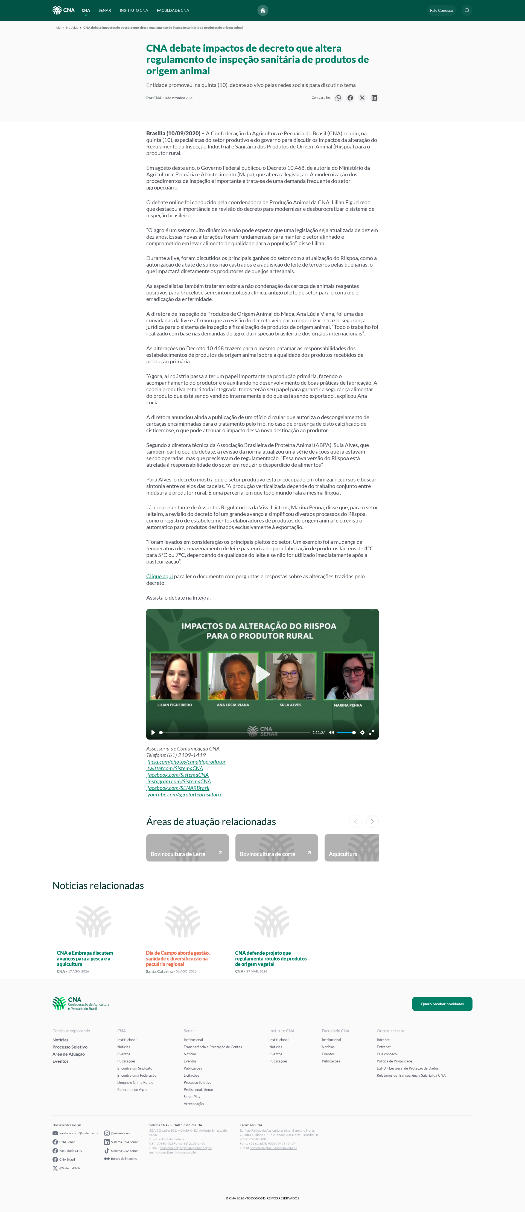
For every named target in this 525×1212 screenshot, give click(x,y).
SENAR (105, 10)
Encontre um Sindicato (134, 1068)
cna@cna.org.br (171, 1148)
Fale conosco (387, 1054)
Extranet (384, 1047)
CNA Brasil (67, 1159)
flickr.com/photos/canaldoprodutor (186, 761)
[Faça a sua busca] (467, 10)
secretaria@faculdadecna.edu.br (273, 1148)
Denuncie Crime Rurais (135, 1082)
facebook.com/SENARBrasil (178, 787)
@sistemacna (120, 1133)
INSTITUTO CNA (134, 10)
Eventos (60, 1061)
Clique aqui (159, 576)
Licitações (191, 1075)
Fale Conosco (441, 10)
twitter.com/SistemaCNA (175, 768)
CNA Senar (67, 1142)
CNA (86, 10)
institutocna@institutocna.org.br (172, 1152)
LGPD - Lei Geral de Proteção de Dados (408, 1068)
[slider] (234, 732)
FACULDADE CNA (173, 10)
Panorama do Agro (132, 1089)
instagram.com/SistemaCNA (179, 781)
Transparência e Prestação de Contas (213, 1047)
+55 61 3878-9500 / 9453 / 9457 (272, 1143)
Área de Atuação (68, 1053)
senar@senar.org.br (197, 1148)
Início (56, 27)
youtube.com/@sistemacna (78, 1133)
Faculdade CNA (70, 1151)
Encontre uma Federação (136, 1075)
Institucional (126, 1040)
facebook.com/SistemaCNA (178, 774)
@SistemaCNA (69, 1168)
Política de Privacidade (394, 1061)
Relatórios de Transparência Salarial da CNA (411, 1075)
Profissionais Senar (198, 1089)
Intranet (383, 1040)
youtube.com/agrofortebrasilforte (184, 794)
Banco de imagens (124, 1159)
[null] (338, 98)
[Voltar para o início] (263, 10)
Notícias (72, 27)
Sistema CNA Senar (124, 1142)
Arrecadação (194, 1104)
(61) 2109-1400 (193, 1143)
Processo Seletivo (70, 1046)
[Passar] (372, 821)
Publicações (126, 1061)
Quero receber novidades (442, 1003)
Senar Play (192, 1096)
